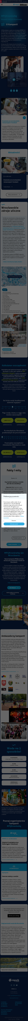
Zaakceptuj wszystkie (14, 524)
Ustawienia (14, 520)
